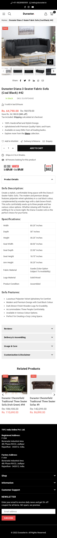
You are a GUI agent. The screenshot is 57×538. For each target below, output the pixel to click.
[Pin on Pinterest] (29, 80)
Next (53, 46)
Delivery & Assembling (14, 337)
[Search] (9, 13)
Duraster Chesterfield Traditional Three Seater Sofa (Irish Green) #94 (14, 401)
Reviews (8, 329)
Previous (4, 46)
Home (4, 20)
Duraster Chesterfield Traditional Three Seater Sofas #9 (42, 401)
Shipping (18, 117)
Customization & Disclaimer (17, 355)
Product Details (11, 179)
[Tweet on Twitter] (25, 80)
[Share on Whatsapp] (38, 80)
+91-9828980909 (20, 3)
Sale (5, 28)
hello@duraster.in (39, 3)
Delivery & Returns (31, 141)
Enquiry (48, 141)
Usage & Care (10, 346)
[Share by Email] (42, 80)
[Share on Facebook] (20, 80)
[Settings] (46, 13)
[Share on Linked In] (34, 80)
